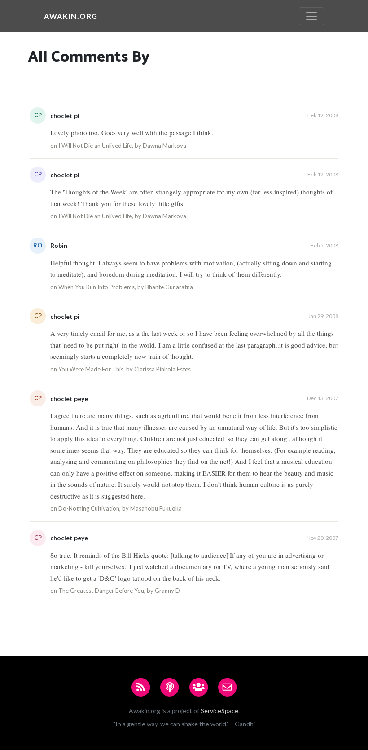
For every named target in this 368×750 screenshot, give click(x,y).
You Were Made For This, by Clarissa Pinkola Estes (124, 369)
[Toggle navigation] (311, 16)
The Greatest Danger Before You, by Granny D (119, 590)
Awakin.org (71, 16)
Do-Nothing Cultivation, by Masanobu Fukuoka (120, 508)
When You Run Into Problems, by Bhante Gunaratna (125, 287)
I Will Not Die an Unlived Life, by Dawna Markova (122, 145)
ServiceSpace (219, 711)
